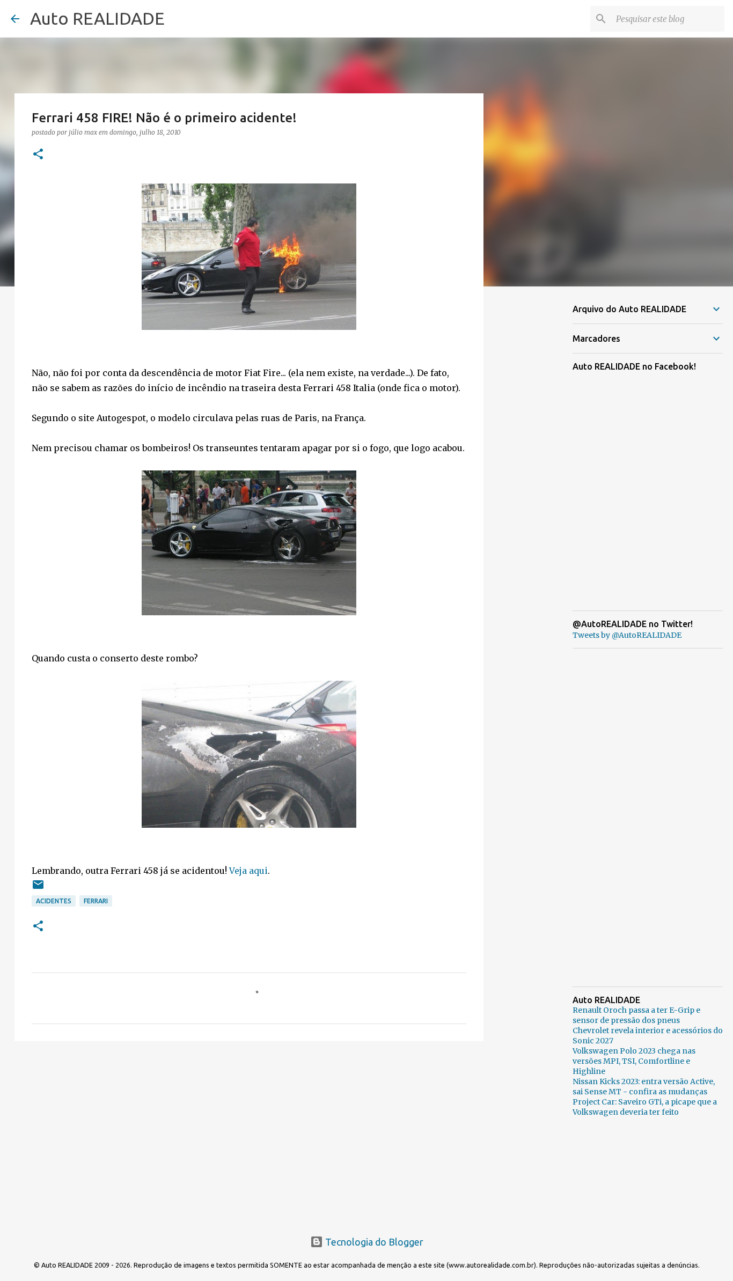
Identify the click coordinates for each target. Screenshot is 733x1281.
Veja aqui (248, 870)
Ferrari (96, 900)
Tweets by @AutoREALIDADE (627, 635)
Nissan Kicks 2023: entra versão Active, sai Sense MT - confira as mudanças (644, 1086)
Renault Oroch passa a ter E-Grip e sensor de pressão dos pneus (636, 1015)
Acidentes (53, 900)
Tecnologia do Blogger (373, 1241)
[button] (38, 155)
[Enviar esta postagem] (38, 888)
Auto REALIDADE (97, 18)
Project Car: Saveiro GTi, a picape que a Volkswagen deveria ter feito (645, 1107)
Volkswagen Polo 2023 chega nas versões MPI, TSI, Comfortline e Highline (634, 1061)
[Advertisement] (249, 1132)
